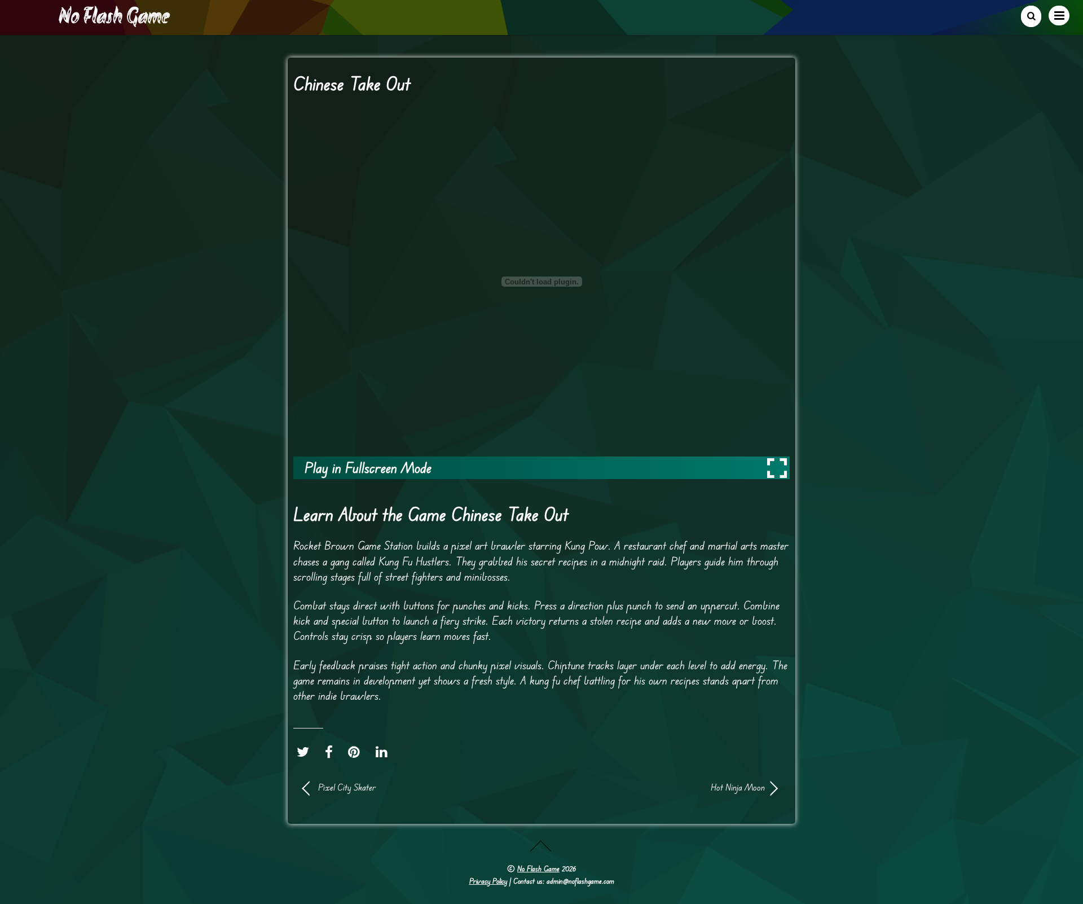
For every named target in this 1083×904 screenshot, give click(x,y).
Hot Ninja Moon (660, 787)
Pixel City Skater (347, 787)
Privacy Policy (488, 880)
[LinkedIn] (384, 752)
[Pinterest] (357, 752)
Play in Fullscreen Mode (368, 467)
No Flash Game (538, 868)
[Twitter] (306, 752)
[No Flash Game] (115, 22)
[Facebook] (331, 752)
